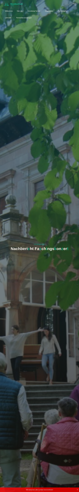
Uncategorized (39, 244)
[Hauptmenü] (74, 4)
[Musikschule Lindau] (13, 4)
